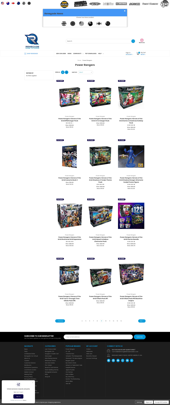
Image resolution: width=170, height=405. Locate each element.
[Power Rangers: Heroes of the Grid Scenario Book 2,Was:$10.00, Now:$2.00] (69, 156)
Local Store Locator (30, 370)
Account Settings (91, 358)
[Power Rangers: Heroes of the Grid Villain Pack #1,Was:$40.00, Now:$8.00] (100, 275)
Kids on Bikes (69, 374)
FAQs (25, 351)
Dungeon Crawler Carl (52, 354)
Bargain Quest (70, 360)
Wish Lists (142, 42)
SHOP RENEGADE (32, 53)
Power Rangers (70, 349)
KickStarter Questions (31, 367)
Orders (88, 349)
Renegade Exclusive (51, 372)
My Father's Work (71, 363)
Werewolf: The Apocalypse (74, 358)
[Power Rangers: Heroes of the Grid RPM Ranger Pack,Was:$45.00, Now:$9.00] (69, 97)
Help (100, 53)
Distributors (27, 365)
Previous (60, 321)
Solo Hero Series (50, 363)
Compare (80, 82)
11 (109, 321)
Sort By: (74, 72)
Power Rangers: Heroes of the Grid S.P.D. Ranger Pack (100, 120)
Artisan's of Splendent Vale (74, 365)
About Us (27, 358)
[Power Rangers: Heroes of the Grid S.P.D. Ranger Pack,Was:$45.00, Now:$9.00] (100, 97)
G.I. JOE (68, 351)
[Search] (133, 41)
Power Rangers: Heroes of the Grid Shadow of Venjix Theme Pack (100, 180)
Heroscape (48, 356)
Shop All (47, 377)
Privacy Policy (28, 377)
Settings (139, 402)
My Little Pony (70, 377)
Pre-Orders (48, 365)
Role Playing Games (51, 358)
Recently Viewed (91, 356)
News (69, 53)
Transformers (70, 354)
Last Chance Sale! (50, 349)
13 (117, 321)
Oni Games (69, 372)
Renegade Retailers (30, 379)
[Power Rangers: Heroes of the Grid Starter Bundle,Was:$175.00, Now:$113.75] (131, 216)
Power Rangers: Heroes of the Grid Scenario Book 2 (69, 179)
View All (68, 383)
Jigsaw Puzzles (70, 370)
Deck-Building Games (51, 370)
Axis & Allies (69, 381)
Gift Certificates (138, 29)
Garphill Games (70, 367)
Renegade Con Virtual (31, 356)
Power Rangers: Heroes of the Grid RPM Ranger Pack (69, 120)
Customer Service (30, 363)
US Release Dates (29, 354)
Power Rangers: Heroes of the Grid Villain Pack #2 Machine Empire (131, 298)
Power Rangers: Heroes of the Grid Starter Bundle (131, 238)
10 (105, 321)
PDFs (46, 374)
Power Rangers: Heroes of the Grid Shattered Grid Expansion (69, 238)
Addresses (89, 351)
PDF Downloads (90, 53)
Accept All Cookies (161, 402)
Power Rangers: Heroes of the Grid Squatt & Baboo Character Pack (100, 239)
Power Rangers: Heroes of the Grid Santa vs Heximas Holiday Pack (131, 121)
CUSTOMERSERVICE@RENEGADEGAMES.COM (125, 352)
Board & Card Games (51, 367)
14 (121, 321)
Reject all (149, 402)
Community (77, 53)
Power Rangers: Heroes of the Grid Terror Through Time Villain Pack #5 (69, 298)
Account (129, 53)
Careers (26, 360)
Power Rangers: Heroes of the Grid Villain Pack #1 (100, 297)
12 (113, 321)
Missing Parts (28, 374)
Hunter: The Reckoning (73, 379)
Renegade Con (49, 351)
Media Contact (29, 372)
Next (141, 321)
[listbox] (85, 72)
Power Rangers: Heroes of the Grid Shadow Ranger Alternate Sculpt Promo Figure (131, 180)
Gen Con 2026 (61, 53)
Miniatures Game (50, 360)
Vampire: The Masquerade (74, 356)
